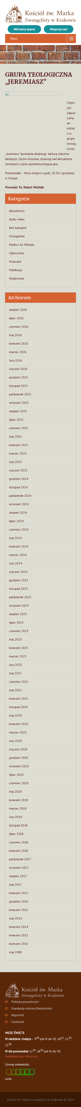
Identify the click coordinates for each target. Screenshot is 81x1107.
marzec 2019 (18, 808)
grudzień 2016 (18, 901)
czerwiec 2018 (18, 842)
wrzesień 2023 (19, 605)
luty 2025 (15, 462)
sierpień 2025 (18, 411)
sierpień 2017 (18, 876)
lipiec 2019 (16, 775)
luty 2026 (15, 360)
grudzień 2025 (18, 377)
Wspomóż (17, 1015)
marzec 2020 (18, 732)
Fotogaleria (17, 236)
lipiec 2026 (16, 318)
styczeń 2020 (18, 749)
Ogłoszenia (16, 253)
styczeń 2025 (18, 470)
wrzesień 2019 (19, 766)
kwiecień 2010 (18, 944)
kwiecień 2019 (18, 800)
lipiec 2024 (16, 521)
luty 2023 (15, 665)
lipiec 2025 (16, 419)
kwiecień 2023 (18, 648)
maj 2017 (15, 884)
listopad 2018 (18, 825)
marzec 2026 (18, 352)
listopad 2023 (18, 589)
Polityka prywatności (25, 1002)
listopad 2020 (18, 707)
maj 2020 (15, 715)
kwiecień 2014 (18, 927)
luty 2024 (15, 563)
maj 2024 (15, 538)
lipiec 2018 (16, 834)
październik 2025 (20, 394)
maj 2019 (15, 791)
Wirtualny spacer (24, 29)
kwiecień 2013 (18, 935)
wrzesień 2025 (19, 403)
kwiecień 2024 (18, 546)
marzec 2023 (18, 656)
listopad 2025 (18, 386)
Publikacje (15, 270)
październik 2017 (20, 859)
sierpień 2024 (18, 512)
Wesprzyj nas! (58, 29)
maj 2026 (15, 335)
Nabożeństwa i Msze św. (21, 1056)
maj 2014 (15, 918)
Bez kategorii (17, 228)
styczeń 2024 (18, 572)
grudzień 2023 (18, 580)
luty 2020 (15, 741)
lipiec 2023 (16, 622)
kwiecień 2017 (18, 893)
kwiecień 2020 (18, 724)
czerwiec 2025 (18, 428)
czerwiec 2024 (18, 529)
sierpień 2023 (18, 614)
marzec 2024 (18, 555)
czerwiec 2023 (18, 631)
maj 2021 (15, 690)
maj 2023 (15, 639)
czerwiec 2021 (18, 682)
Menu (13, 38)
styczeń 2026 (18, 369)
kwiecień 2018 (18, 851)
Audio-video (17, 219)
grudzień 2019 (18, 758)
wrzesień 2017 (19, 868)
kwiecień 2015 (18, 910)
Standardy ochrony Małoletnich (31, 1008)
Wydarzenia (16, 278)
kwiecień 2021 (18, 698)
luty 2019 (15, 817)
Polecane (15, 261)
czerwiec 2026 (18, 327)
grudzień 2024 (18, 479)
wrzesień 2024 (19, 504)
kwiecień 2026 (18, 343)
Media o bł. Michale (21, 245)
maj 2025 (15, 436)
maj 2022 (15, 673)
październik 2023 (20, 597)
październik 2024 (20, 496)
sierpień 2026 (18, 310)
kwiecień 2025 (18, 445)
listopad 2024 (18, 487)
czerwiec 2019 (18, 783)
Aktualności (16, 211)
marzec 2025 (18, 453)
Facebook (17, 1022)
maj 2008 (15, 952)
